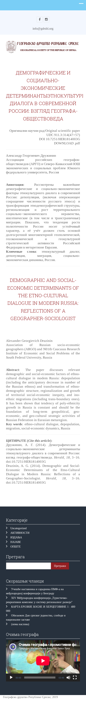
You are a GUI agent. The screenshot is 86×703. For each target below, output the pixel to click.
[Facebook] (40, 19)
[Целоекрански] (75, 678)
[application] (43, 660)
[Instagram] (46, 19)
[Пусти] (11, 678)
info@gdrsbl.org (43, 28)
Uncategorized (18, 528)
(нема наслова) (20, 624)
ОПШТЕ (15, 546)
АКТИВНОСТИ (19, 532)
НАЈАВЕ (15, 542)
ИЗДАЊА (16, 537)
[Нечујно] (68, 678)
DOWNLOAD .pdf (67, 143)
